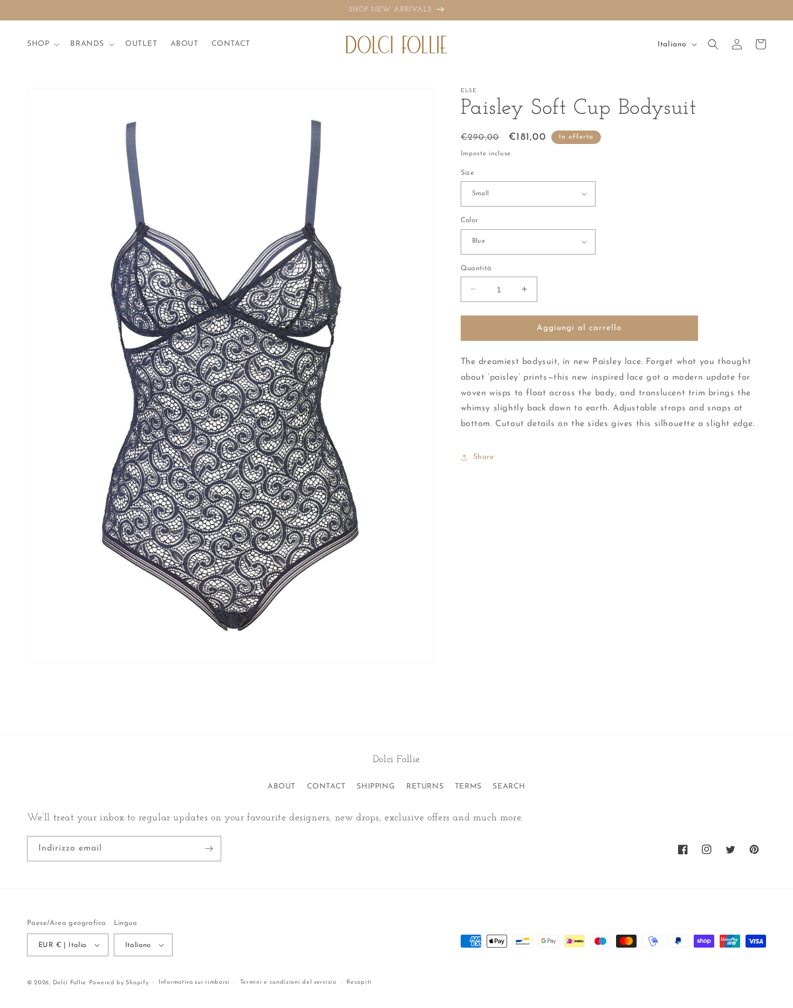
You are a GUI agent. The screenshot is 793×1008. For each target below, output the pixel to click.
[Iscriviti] (209, 848)
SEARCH (509, 787)
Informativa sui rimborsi (194, 982)
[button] (42, 44)
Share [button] (483, 457)
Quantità (476, 267)
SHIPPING (376, 787)
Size (468, 172)
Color (469, 220)
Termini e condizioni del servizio (288, 982)
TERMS (468, 787)
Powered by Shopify (119, 983)
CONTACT (326, 787)
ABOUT (282, 787)
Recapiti (359, 982)
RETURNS (424, 787)
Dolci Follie (69, 983)
